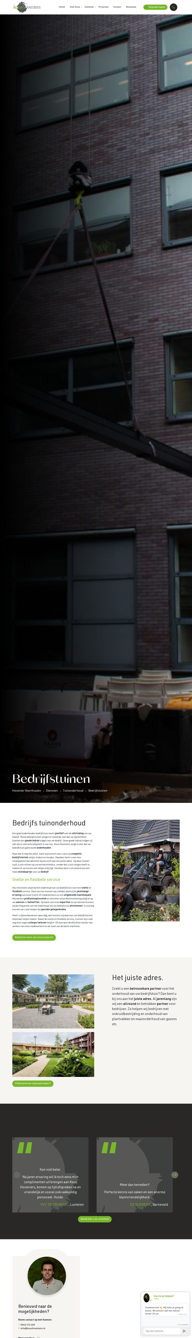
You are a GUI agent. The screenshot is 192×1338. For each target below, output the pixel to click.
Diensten (89, 7)
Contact (117, 7)
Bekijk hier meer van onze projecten (34, 937)
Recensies (131, 7)
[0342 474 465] (173, 7)
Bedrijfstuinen (97, 790)
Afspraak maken (157, 7)
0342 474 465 (28, 1325)
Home (62, 7)
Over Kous (75, 7)
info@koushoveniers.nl (33, 1328)
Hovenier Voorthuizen (26, 790)
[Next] (175, 1175)
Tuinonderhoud (73, 790)
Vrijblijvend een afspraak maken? (33, 1083)
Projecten (103, 7)
